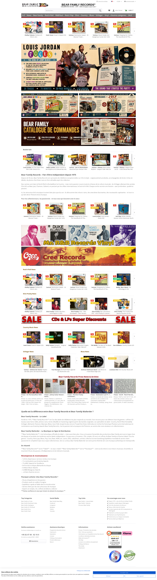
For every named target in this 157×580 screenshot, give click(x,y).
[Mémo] (109, 10)
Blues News (85, 352)
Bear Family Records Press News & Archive (78, 376)
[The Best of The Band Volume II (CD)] (101, 337)
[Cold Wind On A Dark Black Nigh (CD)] (93, 362)
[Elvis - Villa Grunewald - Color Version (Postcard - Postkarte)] (78, 304)
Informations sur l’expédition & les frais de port (91, 534)
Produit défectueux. (55, 540)
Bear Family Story (26, 509)
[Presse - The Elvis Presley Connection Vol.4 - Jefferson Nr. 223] (78, 386)
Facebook (52, 503)
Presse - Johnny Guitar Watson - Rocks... (54, 395)
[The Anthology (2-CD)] (123, 279)
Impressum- (53, 532)
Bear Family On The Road (28, 507)
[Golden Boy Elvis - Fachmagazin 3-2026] (56, 304)
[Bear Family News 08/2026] (49, 105)
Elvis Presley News (29, 294)
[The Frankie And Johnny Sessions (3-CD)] (123, 304)
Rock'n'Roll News (29, 270)
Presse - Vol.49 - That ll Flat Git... (124, 395)
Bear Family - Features (84, 503)
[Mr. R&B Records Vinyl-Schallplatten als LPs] (78, 235)
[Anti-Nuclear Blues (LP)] (121, 362)
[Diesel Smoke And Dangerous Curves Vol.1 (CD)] (78, 27)
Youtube (52, 511)
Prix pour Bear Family (84, 505)
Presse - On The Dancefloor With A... (31, 395)
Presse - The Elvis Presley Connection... (75, 395)
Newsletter (53, 534)
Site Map (80, 540)
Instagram (52, 505)
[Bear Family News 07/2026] (107, 105)
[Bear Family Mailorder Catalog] (78, 132)
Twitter (52, 509)
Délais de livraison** (83, 538)
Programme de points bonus (57, 530)
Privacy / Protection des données (87, 530)
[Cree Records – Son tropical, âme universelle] (78, 256)
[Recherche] (100, 10)
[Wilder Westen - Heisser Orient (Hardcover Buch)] (101, 208)
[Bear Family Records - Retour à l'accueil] (35, 5)
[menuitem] (73, 10)
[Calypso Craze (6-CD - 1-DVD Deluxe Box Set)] (101, 160)
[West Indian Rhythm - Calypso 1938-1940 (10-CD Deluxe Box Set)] (78, 160)
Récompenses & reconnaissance (34, 456)
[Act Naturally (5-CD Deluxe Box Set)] (123, 160)
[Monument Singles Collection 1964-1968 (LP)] (78, 337)
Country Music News (30, 327)
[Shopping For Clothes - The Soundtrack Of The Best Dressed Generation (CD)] (101, 27)
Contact (52, 536)
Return (52, 542)
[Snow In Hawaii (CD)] (33, 27)
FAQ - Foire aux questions (85, 532)
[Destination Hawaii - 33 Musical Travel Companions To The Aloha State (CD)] (56, 27)
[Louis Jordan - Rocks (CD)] (123, 27)
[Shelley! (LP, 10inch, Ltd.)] (33, 279)
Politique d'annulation (56, 538)
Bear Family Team (26, 511)
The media (81, 546)
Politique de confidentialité (83, 570)
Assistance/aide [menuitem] (130, 1)
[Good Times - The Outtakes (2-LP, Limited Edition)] (123, 208)
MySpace (52, 507)
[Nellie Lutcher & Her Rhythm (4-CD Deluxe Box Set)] (33, 160)
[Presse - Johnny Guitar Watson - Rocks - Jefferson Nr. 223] (55, 386)
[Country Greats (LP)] (123, 337)
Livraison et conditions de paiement (88, 542)
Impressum (81, 548)
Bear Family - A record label (85, 501)
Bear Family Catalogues (27, 505)
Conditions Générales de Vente (86, 536)
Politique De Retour (83, 544)
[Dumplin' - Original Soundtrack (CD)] (56, 337)
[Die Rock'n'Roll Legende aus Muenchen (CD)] (63, 362)
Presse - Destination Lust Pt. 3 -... (101, 395)
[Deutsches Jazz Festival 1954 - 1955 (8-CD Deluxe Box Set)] (56, 160)
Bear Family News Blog (56, 501)
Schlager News (28, 352)
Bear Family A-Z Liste (26, 501)
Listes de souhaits (103, 1)
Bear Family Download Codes (29, 503)
